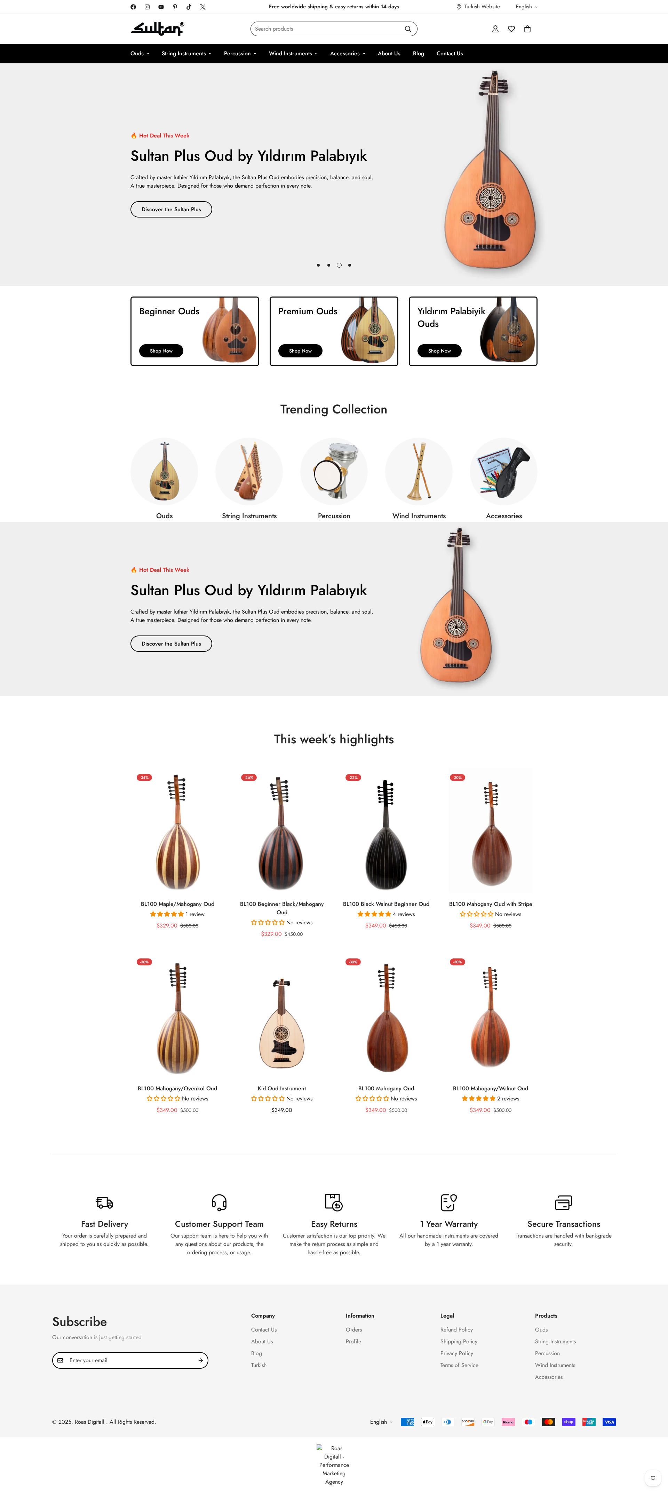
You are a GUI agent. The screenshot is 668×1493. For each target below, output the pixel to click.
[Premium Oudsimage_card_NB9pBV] (334, 331)
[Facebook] (133, 7)
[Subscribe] (200, 1360)
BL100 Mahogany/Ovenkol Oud (177, 1088)
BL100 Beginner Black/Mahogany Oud (282, 908)
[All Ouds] (164, 471)
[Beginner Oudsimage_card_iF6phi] (194, 331)
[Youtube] (161, 7)
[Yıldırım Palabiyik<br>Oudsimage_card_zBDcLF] (473, 331)
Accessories (345, 53)
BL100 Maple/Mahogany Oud (177, 904)
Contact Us (450, 53)
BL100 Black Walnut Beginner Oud (386, 904)
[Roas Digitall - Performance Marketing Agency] (334, 1465)
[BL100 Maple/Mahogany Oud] (177, 830)
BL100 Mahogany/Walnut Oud (490, 1088)
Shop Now (161, 350)
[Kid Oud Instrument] (282, 1014)
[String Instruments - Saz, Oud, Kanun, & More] (249, 471)
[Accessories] (504, 471)
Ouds (137, 53)
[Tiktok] (189, 7)
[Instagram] (147, 7)
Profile (353, 1341)
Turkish (259, 1365)
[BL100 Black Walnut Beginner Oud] (386, 830)
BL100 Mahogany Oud (386, 1088)
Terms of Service (459, 1365)
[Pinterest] (175, 7)
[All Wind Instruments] (419, 471)
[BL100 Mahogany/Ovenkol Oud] (177, 1014)
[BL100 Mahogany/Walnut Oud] (491, 1014)
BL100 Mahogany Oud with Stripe (490, 904)
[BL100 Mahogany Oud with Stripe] (491, 830)
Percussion (237, 53)
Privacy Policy (456, 1353)
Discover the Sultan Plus (171, 209)
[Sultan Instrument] (157, 29)
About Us (389, 53)
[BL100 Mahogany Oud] (386, 1014)
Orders (354, 1330)
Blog (418, 53)
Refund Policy (456, 1330)
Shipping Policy (458, 1341)
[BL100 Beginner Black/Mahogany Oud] (282, 830)
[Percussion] (334, 471)
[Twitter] (203, 7)
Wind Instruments (290, 53)
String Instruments (184, 53)
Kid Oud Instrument (282, 1088)
